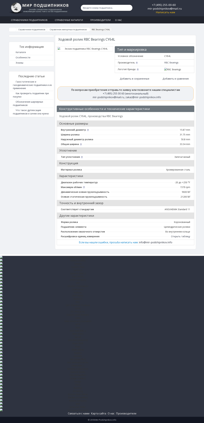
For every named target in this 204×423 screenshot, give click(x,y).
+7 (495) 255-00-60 (164, 5)
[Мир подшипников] (39, 8)
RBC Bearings (171, 62)
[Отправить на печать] (190, 109)
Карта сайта (98, 413)
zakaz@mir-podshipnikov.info (143, 97)
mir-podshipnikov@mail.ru (165, 8)
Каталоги (20, 52)
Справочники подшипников (31, 29)
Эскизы (19, 62)
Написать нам (165, 12)
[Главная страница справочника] (12, 30)
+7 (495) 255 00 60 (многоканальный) (125, 93)
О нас (111, 413)
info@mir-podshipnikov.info (155, 242)
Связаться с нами (78, 413)
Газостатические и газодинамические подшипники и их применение (32, 85)
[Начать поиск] (129, 8)
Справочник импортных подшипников (68, 29)
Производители (126, 413)
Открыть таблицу (180, 236)
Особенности (22, 57)
